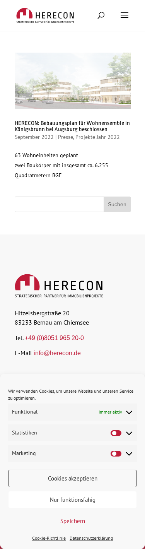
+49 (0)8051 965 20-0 (54, 338)
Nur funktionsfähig (73, 499)
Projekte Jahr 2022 (97, 136)
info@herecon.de (57, 353)
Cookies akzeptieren (72, 478)
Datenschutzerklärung (91, 538)
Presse (65, 136)
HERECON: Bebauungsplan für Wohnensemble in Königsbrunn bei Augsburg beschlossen (72, 126)
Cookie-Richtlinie (49, 538)
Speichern (72, 521)
